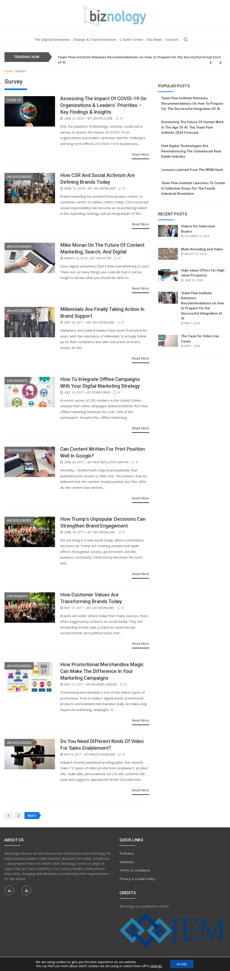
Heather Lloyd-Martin (110, 462)
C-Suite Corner (131, 39)
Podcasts (126, 853)
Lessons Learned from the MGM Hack (192, 170)
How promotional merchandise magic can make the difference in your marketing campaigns (102, 671)
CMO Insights (17, 381)
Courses (172, 39)
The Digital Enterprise (52, 39)
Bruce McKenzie (102, 754)
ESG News (154, 39)
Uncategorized (19, 177)
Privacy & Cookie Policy (137, 878)
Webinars (126, 862)
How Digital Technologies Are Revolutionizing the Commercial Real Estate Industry (191, 151)
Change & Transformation (94, 39)
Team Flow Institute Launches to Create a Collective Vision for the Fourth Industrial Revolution (193, 188)
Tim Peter (103, 258)
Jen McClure (103, 118)
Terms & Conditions (134, 870)
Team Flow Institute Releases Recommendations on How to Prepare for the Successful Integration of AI (192, 103)
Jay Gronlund (104, 188)
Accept (182, 964)
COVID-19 (14, 100)
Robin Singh (101, 392)
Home (8, 71)
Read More (140, 154)
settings (156, 966)
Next (32, 815)
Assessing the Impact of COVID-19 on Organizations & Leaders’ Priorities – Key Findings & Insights (103, 105)
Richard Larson (104, 684)
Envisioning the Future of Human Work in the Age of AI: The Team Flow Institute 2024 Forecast (192, 127)
